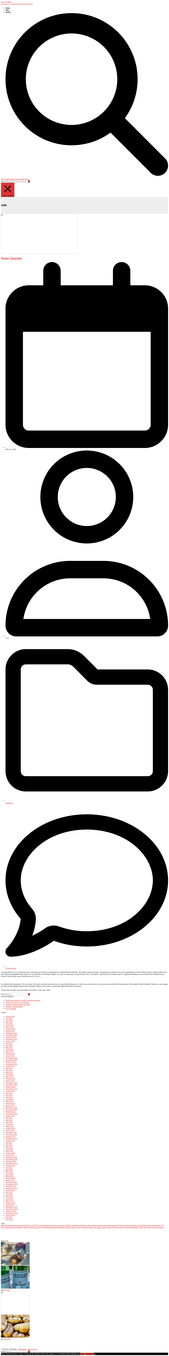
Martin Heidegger (16, 1227)
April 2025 (9, 1050)
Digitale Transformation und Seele (18, 1004)
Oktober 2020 (11, 1161)
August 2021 (10, 1141)
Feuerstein (75, 1225)
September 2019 (11, 1188)
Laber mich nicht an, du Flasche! (17, 1002)
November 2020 (11, 1159)
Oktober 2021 (11, 1137)
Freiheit (82, 1225)
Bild (2, 1225)
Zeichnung (160, 1227)
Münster (62, 1227)
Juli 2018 (9, 1217)
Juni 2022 (9, 1120)
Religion (85, 1227)
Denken (47, 1225)
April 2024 (9, 1074)
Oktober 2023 (11, 1087)
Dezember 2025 (11, 1033)
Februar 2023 (10, 1103)
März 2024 (9, 1076)
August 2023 (10, 1091)
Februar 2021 (10, 1153)
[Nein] (95, 1354)
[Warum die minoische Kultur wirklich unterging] (15, 1264)
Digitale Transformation (14, 1007)
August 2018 (10, 1215)
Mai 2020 (9, 1172)
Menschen (9, 803)
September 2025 (11, 1039)
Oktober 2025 (11, 1037)
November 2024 (11, 1060)
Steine (114, 1227)
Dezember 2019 (11, 1182)
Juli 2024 (9, 1068)
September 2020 (11, 1163)
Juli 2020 (9, 1168)
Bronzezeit (22, 1225)
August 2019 (10, 1190)
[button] (15, 179)
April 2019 (9, 1199)
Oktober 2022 (11, 1112)
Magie (7, 1227)
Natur (67, 1227)
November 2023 (11, 1085)
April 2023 (9, 1099)
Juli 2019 (9, 1192)
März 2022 (9, 1126)
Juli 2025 (9, 1043)
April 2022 (9, 1124)
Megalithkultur (47, 1227)
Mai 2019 (9, 1197)
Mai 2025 (9, 1047)
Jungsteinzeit (101, 1225)
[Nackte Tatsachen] (39, 253)
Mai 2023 (9, 1097)
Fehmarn (68, 1225)
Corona (40, 1225)
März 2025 (9, 1052)
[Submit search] (29, 181)
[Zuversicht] (5, 1339)
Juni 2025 (9, 1045)
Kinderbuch (134, 1225)
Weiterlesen (89, 1354)
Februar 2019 (10, 1203)
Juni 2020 (9, 1170)
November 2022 (11, 1110)
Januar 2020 (10, 1180)
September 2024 (11, 1064)
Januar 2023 (10, 1105)
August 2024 (10, 1066)
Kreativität (143, 1225)
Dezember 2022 (11, 1108)
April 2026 (9, 1025)
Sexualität (97, 1227)
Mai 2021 (9, 1147)
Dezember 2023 (11, 1083)
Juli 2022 (9, 1118)
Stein (110, 1227)
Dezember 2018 (11, 1207)
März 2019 (9, 1201)
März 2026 (9, 1027)
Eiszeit (52, 1225)
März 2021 (9, 1151)
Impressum (22, 1349)
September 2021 (11, 1139)
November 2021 (11, 1134)
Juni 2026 (9, 1021)
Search (3, 181)
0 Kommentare (11, 968)
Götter (93, 1225)
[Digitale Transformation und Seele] (5, 1290)
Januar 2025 (10, 1056)
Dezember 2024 (11, 1058)
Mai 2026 (9, 1023)
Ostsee (79, 1227)
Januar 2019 (10, 1205)
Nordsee (73, 1227)
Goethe (88, 1225)
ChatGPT (33, 1225)
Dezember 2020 (11, 1157)
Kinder (127, 1225)
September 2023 (11, 1089)
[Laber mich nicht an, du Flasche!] (15, 1288)
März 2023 (9, 1101)
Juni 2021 (9, 1145)
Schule (91, 1227)
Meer (25, 1227)
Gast (7, 638)
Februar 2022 (10, 1128)
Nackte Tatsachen (11, 258)
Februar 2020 (10, 1178)
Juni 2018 (9, 1219)
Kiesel (122, 1225)
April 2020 (9, 1174)
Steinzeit (120, 1227)
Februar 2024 (10, 1079)
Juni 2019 (9, 1195)
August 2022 (10, 1116)
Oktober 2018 (11, 1211)
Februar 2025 (10, 1054)
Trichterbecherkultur (131, 1227)
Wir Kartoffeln (11, 1009)
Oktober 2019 (11, 1186)
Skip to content (6, 2)
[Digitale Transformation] (15, 1313)
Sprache (104, 1227)
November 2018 (11, 1209)
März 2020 (9, 1176)
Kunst (149, 1225)
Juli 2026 (9, 1019)
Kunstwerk (156, 1225)
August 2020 (10, 1166)
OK (82, 1354)
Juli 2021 (9, 1143)
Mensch (56, 1227)
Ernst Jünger (59, 1225)
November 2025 (11, 1035)
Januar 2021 (10, 1155)
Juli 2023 (9, 1093)
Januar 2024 (10, 1081)
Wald (141, 1227)
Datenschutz (32, 1349)
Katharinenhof (111, 1225)
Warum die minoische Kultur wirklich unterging (23, 1000)
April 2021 (9, 1149)
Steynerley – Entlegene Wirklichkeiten (17, 4)
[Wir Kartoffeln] (15, 1337)
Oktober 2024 (11, 1062)
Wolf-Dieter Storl (149, 1227)
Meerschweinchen (34, 1227)
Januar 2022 (10, 1130)
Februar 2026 (10, 1029)
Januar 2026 (10, 1031)
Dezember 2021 (11, 1132)
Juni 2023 (9, 1095)
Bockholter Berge (10, 1225)
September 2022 (11, 1114)
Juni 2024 (9, 1070)
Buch (28, 1225)
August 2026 (10, 1016)
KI (118, 1225)
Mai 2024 (9, 1072)
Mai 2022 (9, 1122)
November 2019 (11, 1184)
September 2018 (11, 1213)
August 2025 (10, 1041)
